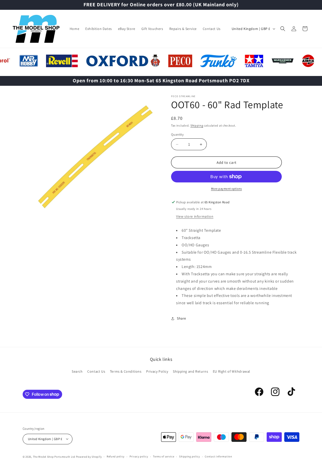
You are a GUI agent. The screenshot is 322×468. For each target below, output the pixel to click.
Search (77, 371)
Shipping (196, 125)
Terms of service (163, 456)
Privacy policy (139, 456)
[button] (282, 28)
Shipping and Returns (190, 371)
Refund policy (116, 456)
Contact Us (96, 371)
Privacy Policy (157, 371)
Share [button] (181, 318)
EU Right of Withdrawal (231, 371)
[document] (92, 158)
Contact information (218, 456)
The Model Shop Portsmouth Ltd (54, 456)
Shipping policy (189, 456)
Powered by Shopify (89, 456)
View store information (194, 216)
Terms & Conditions (126, 371)
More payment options (226, 188)
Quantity (177, 134)
